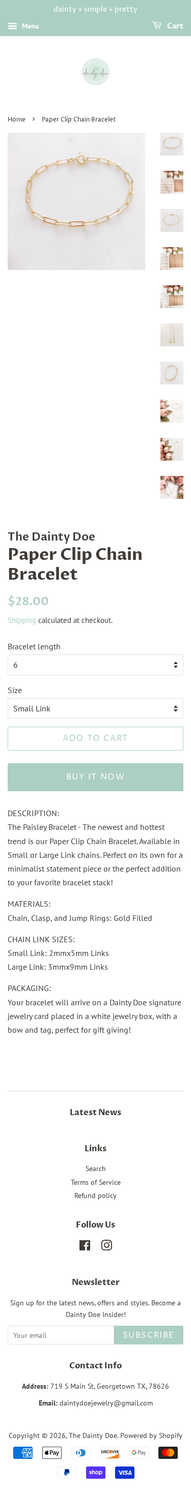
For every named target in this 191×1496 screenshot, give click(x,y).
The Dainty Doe (93, 1435)
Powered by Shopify (151, 1435)
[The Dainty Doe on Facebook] (85, 1247)
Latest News (95, 1112)
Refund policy (95, 1195)
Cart (174, 26)
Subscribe (149, 1335)
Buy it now (95, 777)
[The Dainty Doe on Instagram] (106, 1247)
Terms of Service (96, 1182)
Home (16, 119)
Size (15, 690)
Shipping (22, 620)
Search (96, 1168)
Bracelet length (34, 646)
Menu (29, 26)
